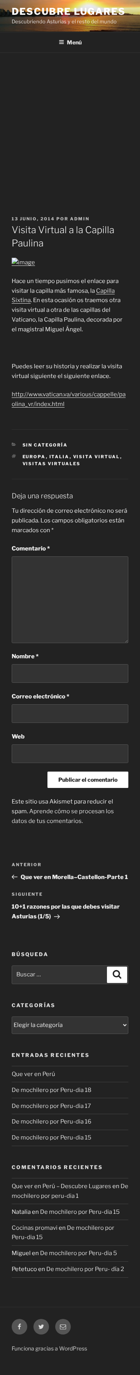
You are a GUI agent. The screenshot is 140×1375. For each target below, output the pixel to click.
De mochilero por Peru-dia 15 (51, 1137)
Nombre (25, 656)
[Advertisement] (70, 127)
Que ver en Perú (33, 1074)
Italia (59, 456)
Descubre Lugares (69, 11)
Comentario (31, 548)
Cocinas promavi (35, 1227)
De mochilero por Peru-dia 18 (51, 1090)
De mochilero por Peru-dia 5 (78, 1253)
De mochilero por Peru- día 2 (85, 1269)
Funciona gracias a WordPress (49, 1348)
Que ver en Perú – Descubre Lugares (61, 1186)
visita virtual (96, 456)
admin (79, 219)
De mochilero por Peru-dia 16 (51, 1121)
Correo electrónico (40, 696)
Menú (74, 42)
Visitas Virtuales (52, 463)
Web (18, 736)
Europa (34, 456)
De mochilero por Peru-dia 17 (51, 1105)
